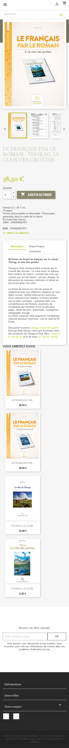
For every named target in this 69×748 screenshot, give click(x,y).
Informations (13, 684)
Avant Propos (37, 246)
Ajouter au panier (36, 194)
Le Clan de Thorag (47, 336)
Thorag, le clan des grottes (44, 327)
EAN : (6, 228)
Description (17, 246)
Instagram (16, 716)
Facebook (6, 716)
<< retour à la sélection (16, 233)
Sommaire (35, 251)
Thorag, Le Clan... (22, 525)
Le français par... (23, 400)
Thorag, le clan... (22, 588)
